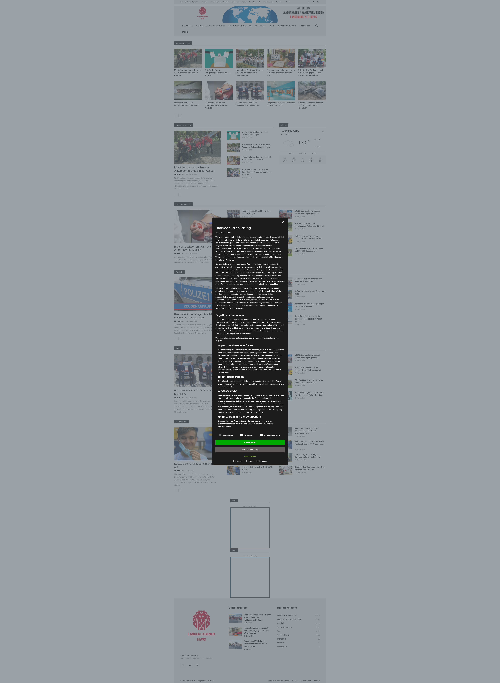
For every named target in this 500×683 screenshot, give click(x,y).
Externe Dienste (272, 435)
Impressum (238, 461)
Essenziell (228, 435)
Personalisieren (250, 456)
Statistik (248, 435)
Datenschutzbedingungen (256, 461)
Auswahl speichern (250, 450)
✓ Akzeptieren (250, 442)
